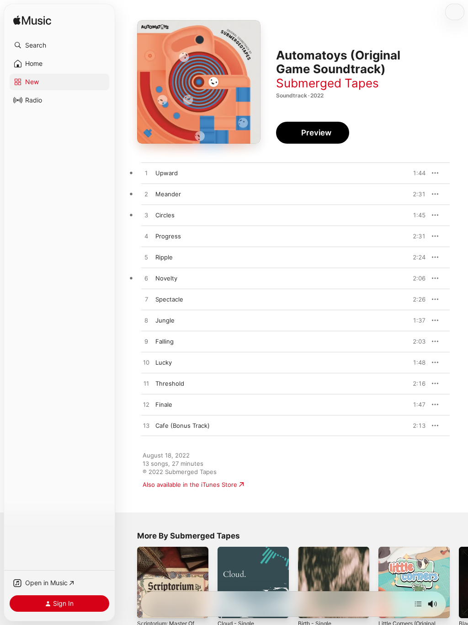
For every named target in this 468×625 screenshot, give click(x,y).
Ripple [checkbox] (164, 257)
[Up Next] (418, 604)
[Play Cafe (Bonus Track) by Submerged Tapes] (146, 426)
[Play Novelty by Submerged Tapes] (146, 279)
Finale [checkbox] (163, 404)
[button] (59, 45)
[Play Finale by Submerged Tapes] (146, 405)
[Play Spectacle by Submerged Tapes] (146, 300)
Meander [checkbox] (168, 194)
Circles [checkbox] (165, 215)
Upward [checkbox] (166, 173)
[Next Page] (458, 582)
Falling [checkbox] (164, 341)
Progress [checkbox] (168, 236)
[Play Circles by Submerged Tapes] (146, 215)
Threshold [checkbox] (169, 383)
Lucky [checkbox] (163, 362)
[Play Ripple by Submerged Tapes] (146, 257)
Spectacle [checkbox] (169, 299)
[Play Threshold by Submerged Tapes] (146, 384)
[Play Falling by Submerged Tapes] (146, 342)
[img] (32, 21)
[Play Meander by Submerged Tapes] (146, 194)
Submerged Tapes (327, 83)
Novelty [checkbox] (166, 278)
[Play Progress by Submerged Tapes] (146, 236)
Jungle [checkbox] (165, 320)
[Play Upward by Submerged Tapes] (146, 173)
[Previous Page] (128, 582)
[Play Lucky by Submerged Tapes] (146, 363)
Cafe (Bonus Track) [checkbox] (182, 425)
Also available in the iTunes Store (190, 484)
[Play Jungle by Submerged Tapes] (146, 321)
